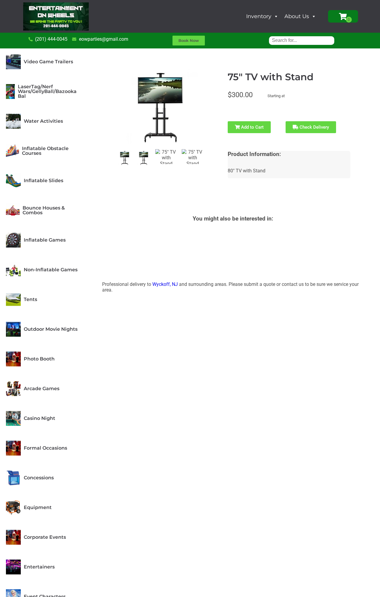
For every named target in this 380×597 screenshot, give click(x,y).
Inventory (258, 16)
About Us (296, 16)
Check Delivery (313, 127)
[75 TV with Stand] (124, 157)
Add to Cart (252, 127)
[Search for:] (301, 40)
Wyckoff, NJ (165, 284)
